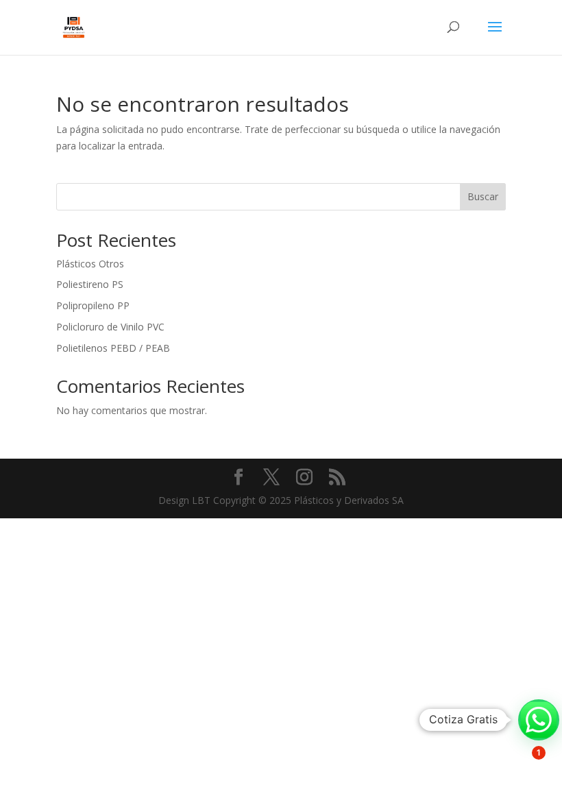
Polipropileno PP (93, 305)
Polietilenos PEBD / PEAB (113, 347)
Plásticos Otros (90, 263)
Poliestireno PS (89, 284)
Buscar (482, 196)
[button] (538, 719)
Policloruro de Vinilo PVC (110, 326)
